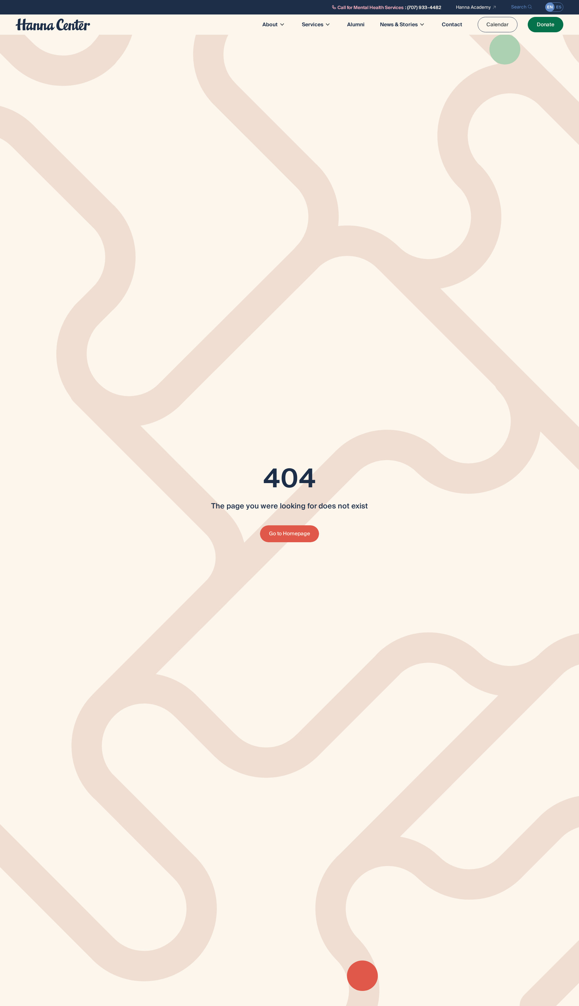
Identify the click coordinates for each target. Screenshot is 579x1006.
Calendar (497, 24)
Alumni (356, 25)
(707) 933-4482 (424, 7)
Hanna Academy (473, 7)
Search (519, 7)
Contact (452, 25)
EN (550, 7)
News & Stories (399, 25)
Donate (545, 24)
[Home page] (53, 24)
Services (312, 25)
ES (559, 7)
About (270, 25)
